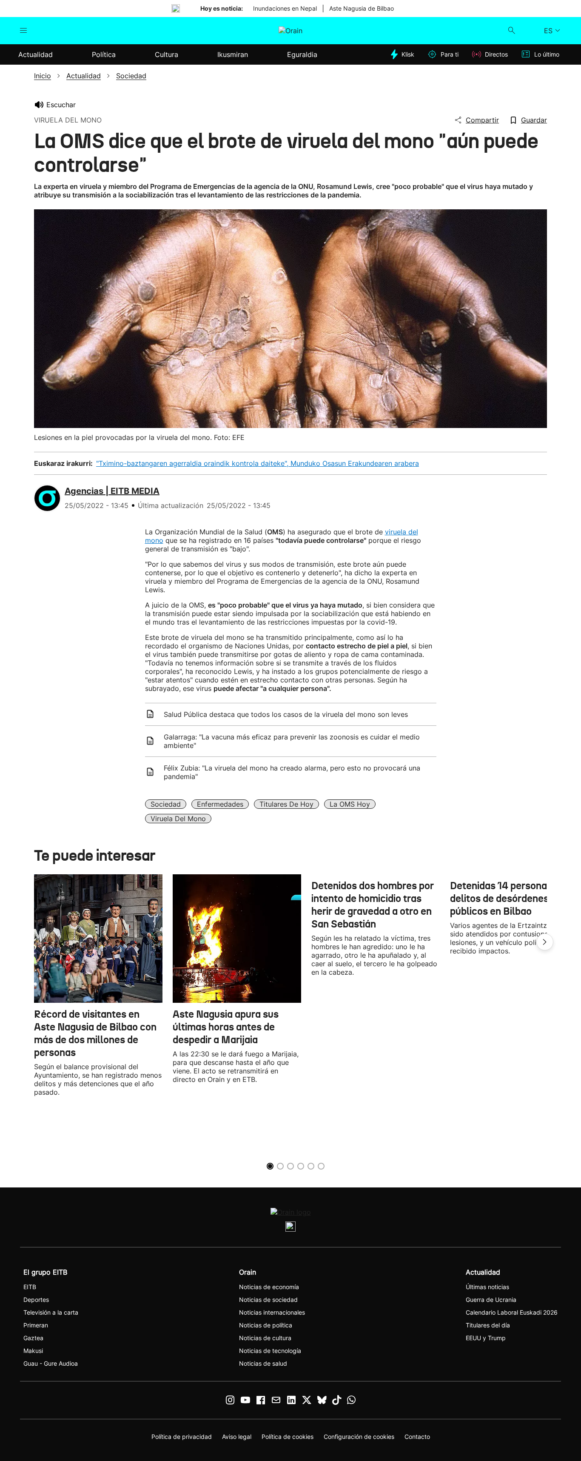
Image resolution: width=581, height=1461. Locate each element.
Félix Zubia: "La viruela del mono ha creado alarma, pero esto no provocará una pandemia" (292, 772)
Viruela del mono (178, 818)
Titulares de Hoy (286, 804)
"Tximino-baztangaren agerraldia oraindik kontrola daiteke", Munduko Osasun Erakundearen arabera (257, 463)
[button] (544, 941)
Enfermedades (220, 804)
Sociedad (166, 804)
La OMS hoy (350, 804)
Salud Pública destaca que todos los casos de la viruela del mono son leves (286, 714)
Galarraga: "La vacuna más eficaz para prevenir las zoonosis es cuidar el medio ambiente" (292, 741)
